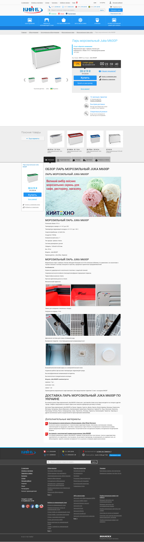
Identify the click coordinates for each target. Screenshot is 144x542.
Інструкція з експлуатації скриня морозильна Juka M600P (70, 433)
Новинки (53, 13)
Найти (102, 10)
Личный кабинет (117, 2)
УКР (101, 3)
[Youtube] (41, 506)
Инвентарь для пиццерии (81, 481)
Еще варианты (34, 138)
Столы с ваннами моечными (56, 517)
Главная (24, 32)
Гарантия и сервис (26, 473)
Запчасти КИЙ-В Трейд (80, 501)
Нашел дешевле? (109, 71)
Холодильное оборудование (50, 32)
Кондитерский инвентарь (81, 483)
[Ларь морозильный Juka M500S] (95, 139)
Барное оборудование (54, 478)
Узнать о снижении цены (108, 76)
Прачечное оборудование (55, 492)
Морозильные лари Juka (85, 32)
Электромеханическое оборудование (59, 476)
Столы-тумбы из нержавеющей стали (59, 512)
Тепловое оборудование (55, 471)
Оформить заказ (116, 10)
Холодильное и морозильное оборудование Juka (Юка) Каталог (72, 423)
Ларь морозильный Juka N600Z (55, 152)
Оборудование (33, 32)
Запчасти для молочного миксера (84, 516)
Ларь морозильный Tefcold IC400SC (114, 152)
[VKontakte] (23, 506)
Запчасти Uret (78, 506)
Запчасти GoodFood (80, 513)
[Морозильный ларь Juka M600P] (58, 80)
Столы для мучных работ (55, 519)
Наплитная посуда (79, 471)
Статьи (47, 2)
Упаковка (102, 468)
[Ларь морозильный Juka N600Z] (56, 139)
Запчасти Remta (79, 511)
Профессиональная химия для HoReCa (109, 496)
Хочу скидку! (85, 89)
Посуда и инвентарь (80, 468)
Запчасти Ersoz (78, 508)
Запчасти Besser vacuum (81, 503)
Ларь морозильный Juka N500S (74, 152)
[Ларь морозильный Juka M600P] (45, 56)
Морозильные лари (68, 32)
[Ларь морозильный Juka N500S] (75, 139)
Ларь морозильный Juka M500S (94, 152)
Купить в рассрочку (85, 83)
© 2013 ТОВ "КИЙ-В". (27, 537)
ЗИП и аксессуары (79, 495)
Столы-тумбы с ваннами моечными (58, 514)
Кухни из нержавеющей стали (57, 505)
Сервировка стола (79, 486)
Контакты (54, 2)
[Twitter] (37, 506)
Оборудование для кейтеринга (57, 473)
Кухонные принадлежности (82, 478)
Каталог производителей (29, 491)
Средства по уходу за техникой (109, 513)
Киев (73, 2)
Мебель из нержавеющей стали (57, 502)
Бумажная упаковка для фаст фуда (110, 473)
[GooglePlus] (28, 506)
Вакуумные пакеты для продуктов (110, 471)
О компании (25, 2)
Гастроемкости (78, 473)
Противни (76, 476)
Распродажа (72, 13)
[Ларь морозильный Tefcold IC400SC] (114, 139)
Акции (62, 13)
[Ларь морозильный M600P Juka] (45, 80)
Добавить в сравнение (108, 79)
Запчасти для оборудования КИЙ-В (84, 498)
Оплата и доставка (37, 2)
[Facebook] (32, 506)
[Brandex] (111, 536)
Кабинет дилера (65, 2)
